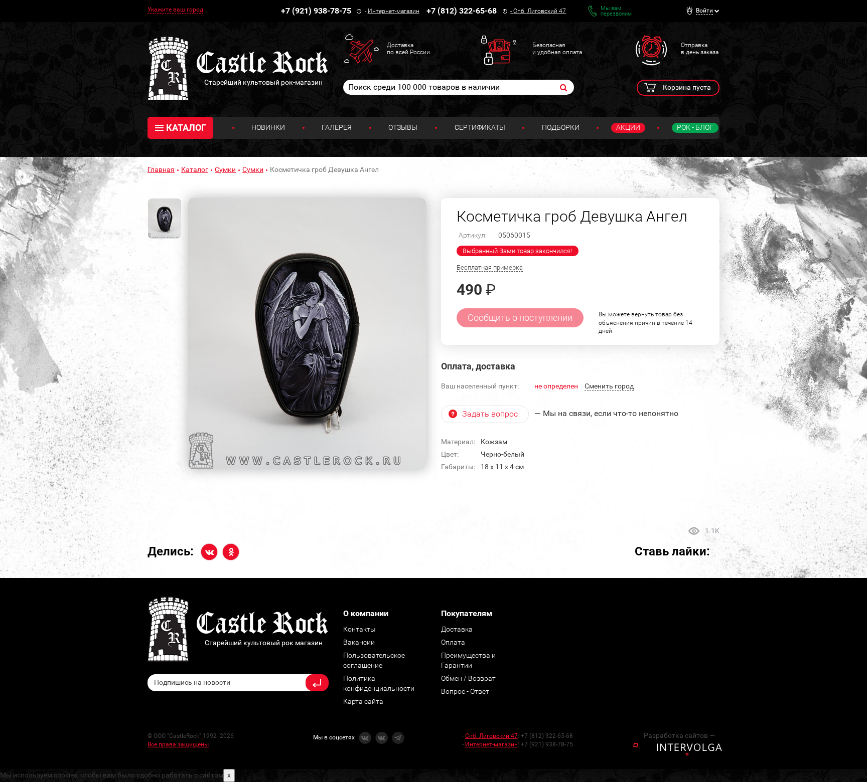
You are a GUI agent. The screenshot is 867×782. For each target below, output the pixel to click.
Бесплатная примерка (490, 267)
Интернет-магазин (393, 11)
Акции (628, 127)
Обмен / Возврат (468, 678)
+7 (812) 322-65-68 (461, 11)
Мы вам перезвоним (616, 11)
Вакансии (359, 642)
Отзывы (402, 127)
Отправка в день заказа (699, 49)
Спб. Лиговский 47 (539, 11)
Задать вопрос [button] (490, 414)
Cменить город (609, 386)
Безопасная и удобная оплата (557, 49)
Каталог (194, 169)
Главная (161, 169)
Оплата (453, 642)
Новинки (268, 127)
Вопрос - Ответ (465, 691)
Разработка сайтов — (679, 735)
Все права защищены (178, 744)
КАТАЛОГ (186, 127)
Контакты (359, 629)
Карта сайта (363, 701)
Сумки (225, 169)
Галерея (337, 127)
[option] (307, 334)
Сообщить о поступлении (520, 317)
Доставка (457, 629)
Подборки (561, 127)
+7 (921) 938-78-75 (316, 11)
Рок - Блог (695, 127)
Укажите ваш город (175, 9)
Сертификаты (480, 127)
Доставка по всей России (408, 49)
